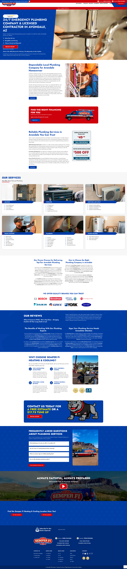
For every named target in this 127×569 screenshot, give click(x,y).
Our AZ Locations (17, 514)
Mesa (71, 553)
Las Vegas (72, 561)
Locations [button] (78, 3)
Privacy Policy (75, 567)
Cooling (85, 3)
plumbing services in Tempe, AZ (44, 85)
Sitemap (79, 567)
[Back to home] (9, 3)
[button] (63, 486)
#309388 (66, 541)
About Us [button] (112, 3)
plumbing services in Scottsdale (46, 162)
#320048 (67, 545)
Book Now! (121, 3)
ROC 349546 (66, 543)
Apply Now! (35, 120)
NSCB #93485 (86, 541)
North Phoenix (72, 555)
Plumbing (96, 3)
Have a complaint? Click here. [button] (63, 8)
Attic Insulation (8, 242)
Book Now (32, 98)
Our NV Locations (47, 514)
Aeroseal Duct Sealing (10, 239)
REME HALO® (8, 236)
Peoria (71, 559)
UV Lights (7, 241)
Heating (91, 3)
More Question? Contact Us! (36, 465)
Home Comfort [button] (104, 3)
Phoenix (71, 557)
